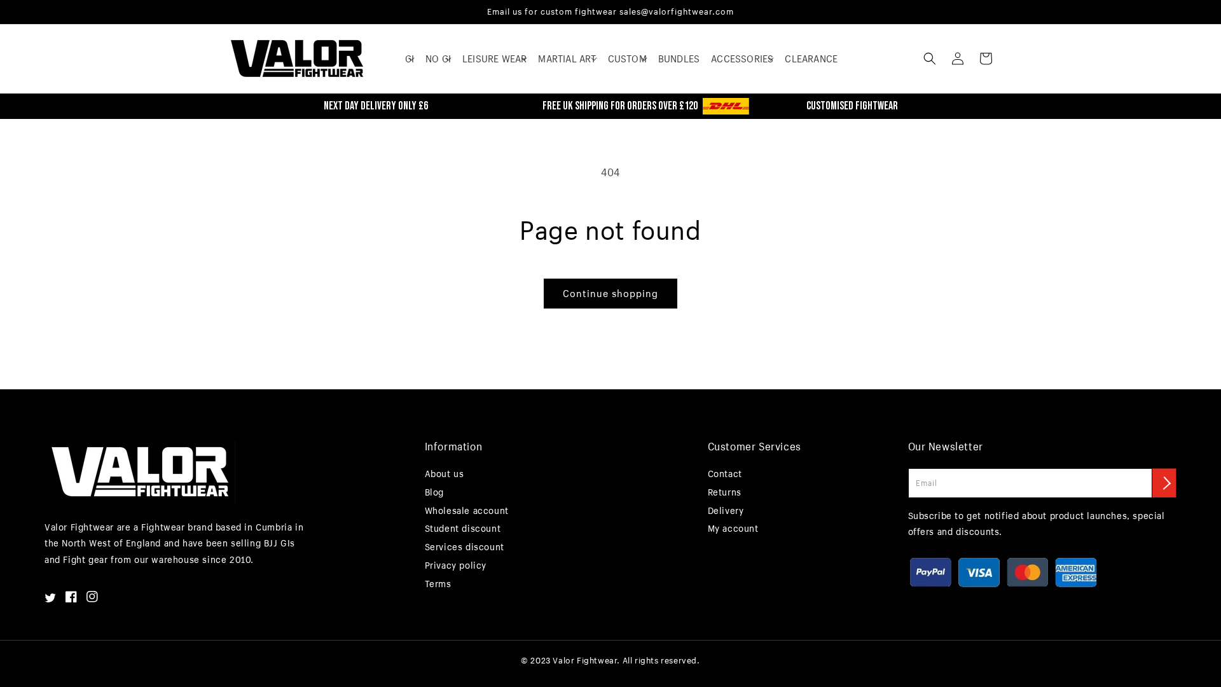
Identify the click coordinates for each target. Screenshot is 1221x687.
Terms (438, 584)
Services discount (464, 547)
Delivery (726, 510)
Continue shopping (610, 293)
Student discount (463, 528)
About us (444, 474)
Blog (434, 492)
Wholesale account (467, 510)
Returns (725, 492)
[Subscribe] (1164, 482)
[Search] (930, 59)
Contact (725, 474)
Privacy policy (455, 565)
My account (733, 528)
